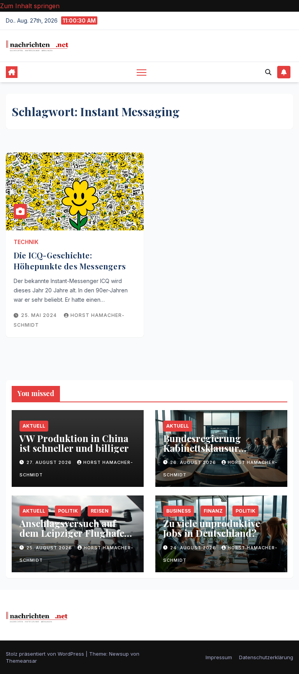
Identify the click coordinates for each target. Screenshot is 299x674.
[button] (268, 72)
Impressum (219, 657)
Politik (68, 511)
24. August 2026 (194, 547)
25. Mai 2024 (39, 315)
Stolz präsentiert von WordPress (46, 654)
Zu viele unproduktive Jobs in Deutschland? (211, 528)
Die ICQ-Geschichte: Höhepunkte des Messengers (70, 260)
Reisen (100, 511)
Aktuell (34, 426)
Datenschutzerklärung (266, 657)
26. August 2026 (194, 462)
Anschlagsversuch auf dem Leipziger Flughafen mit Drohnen (74, 533)
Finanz (213, 511)
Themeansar (21, 661)
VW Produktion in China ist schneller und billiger (74, 443)
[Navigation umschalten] (141, 72)
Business (178, 511)
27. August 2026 (49, 462)
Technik (26, 242)
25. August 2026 (50, 547)
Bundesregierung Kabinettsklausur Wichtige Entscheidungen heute (220, 453)
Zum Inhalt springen (30, 6)
